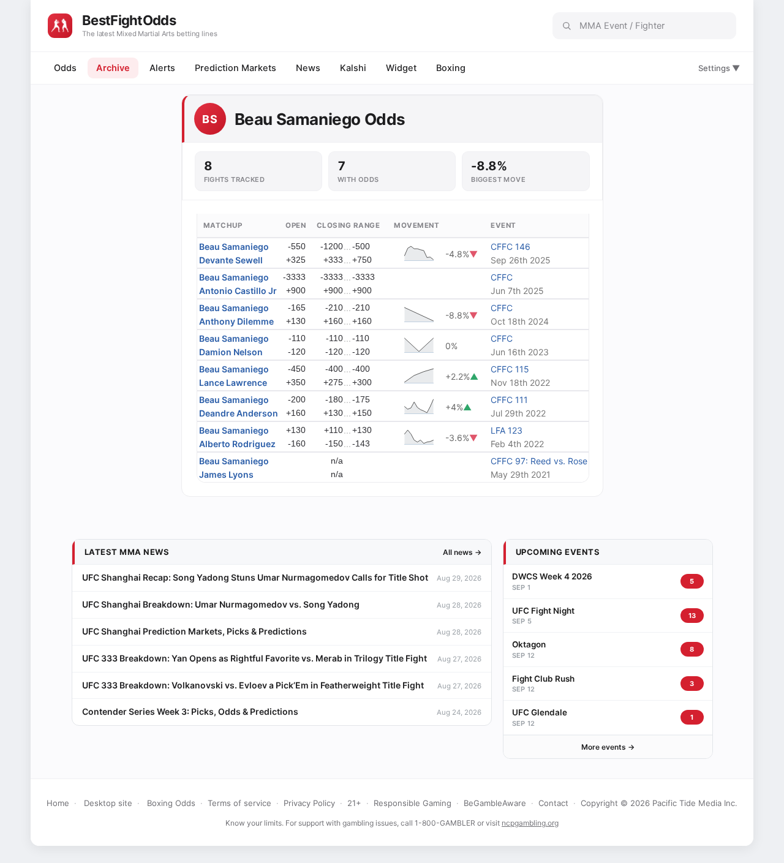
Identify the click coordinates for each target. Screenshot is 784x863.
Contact (553, 803)
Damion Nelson (231, 352)
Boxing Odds (171, 803)
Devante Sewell (231, 260)
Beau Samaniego (234, 246)
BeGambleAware (495, 803)
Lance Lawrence (233, 382)
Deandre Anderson (238, 413)
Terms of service (239, 803)
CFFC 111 (509, 399)
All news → (462, 552)
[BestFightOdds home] (60, 25)
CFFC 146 (510, 246)
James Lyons (226, 474)
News (308, 67)
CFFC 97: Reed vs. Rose (539, 461)
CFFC (502, 277)
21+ (354, 803)
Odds (65, 67)
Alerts (162, 67)
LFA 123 (506, 430)
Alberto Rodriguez (237, 444)
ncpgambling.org (530, 822)
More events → (608, 747)
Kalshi (353, 67)
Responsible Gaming (412, 803)
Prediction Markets (235, 67)
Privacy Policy (309, 803)
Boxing (451, 67)
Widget (401, 67)
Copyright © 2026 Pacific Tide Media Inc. (659, 803)
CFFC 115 (510, 369)
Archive (113, 67)
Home (58, 803)
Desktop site (108, 803)
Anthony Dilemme (236, 321)
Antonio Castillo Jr (238, 290)
